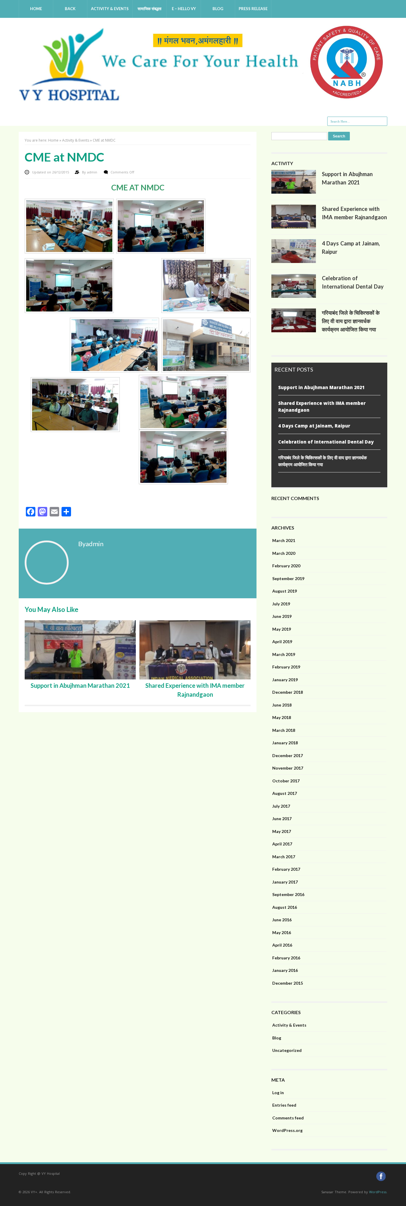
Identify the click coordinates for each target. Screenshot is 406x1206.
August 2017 (284, 793)
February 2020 (286, 565)
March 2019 (283, 654)
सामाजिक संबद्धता (149, 8)
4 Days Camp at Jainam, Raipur (314, 426)
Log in (278, 1092)
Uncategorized (287, 1050)
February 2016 (286, 957)
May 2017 (281, 831)
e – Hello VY (184, 8)
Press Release (253, 8)
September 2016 (288, 894)
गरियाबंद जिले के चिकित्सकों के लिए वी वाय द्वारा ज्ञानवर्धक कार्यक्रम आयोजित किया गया (351, 321)
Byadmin (90, 544)
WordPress (377, 1192)
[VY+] (203, 99)
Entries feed (284, 1105)
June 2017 (282, 818)
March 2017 (283, 856)
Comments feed (288, 1117)
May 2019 (281, 629)
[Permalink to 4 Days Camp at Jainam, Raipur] (293, 261)
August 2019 (284, 590)
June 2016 (282, 919)
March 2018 (283, 730)
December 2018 (287, 692)
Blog (218, 8)
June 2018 (282, 704)
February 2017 (286, 869)
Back (70, 8)
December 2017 (287, 755)
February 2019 (286, 666)
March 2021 (283, 540)
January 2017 (285, 881)
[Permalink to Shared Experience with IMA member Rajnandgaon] (293, 227)
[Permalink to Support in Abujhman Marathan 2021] (293, 192)
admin (92, 172)
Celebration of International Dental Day (326, 442)
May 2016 (281, 932)
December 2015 (287, 983)
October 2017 (286, 780)
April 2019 (282, 641)
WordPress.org (287, 1130)
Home (36, 8)
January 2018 (285, 742)
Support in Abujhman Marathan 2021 (80, 685)
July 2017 (281, 806)
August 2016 (284, 907)
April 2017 (282, 843)
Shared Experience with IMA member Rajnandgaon (322, 406)
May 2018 (281, 717)
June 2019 (282, 616)
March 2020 (283, 553)
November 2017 (287, 767)
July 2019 (281, 603)
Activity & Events (110, 8)
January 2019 (285, 679)
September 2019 (288, 578)
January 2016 (285, 970)
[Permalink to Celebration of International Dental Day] (293, 296)
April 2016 (282, 944)
